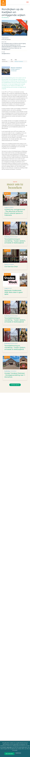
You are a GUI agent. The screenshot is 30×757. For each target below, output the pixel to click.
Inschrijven (19, 752)
